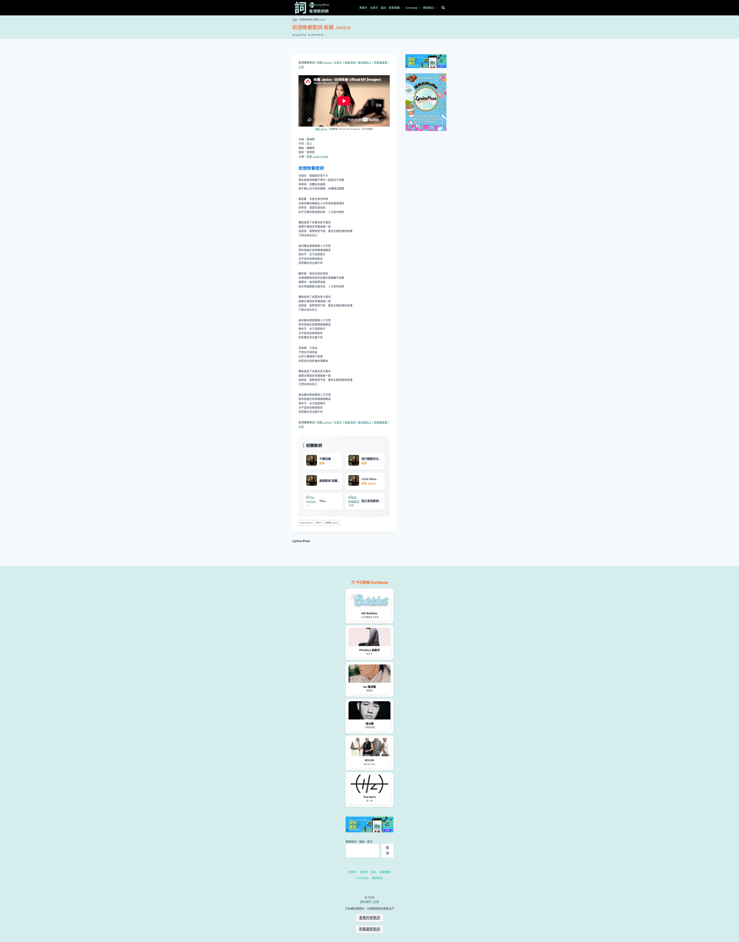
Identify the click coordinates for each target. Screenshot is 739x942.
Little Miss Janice (368, 479)
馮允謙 (369, 723)
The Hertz (369, 797)
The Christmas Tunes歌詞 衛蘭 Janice (328, 501)
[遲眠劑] (369, 673)
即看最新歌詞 (369, 929)
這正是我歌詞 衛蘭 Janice (370, 501)
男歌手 (363, 7)
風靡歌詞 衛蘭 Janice (328, 481)
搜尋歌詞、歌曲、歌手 (359, 841)
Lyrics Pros (301, 541)
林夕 (309, 143)
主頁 (294, 19)
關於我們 (365, 901)
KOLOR (369, 760)
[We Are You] (369, 747)
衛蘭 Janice (324, 62)
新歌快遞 (350, 62)
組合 (383, 7)
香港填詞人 (364, 62)
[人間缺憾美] (369, 710)
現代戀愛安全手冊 (371, 459)
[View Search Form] (443, 7)
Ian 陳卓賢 (369, 686)
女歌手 (374, 7)
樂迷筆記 (377, 877)
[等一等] (369, 784)
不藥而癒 (325, 459)
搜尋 (387, 850)
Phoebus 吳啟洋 (369, 650)
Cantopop (306, 522)
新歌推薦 (385, 872)
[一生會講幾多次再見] (369, 600)
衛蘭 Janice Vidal (317, 156)
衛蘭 (322, 463)
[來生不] (369, 637)
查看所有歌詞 (369, 918)
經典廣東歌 (380, 62)
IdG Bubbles (369, 613)
